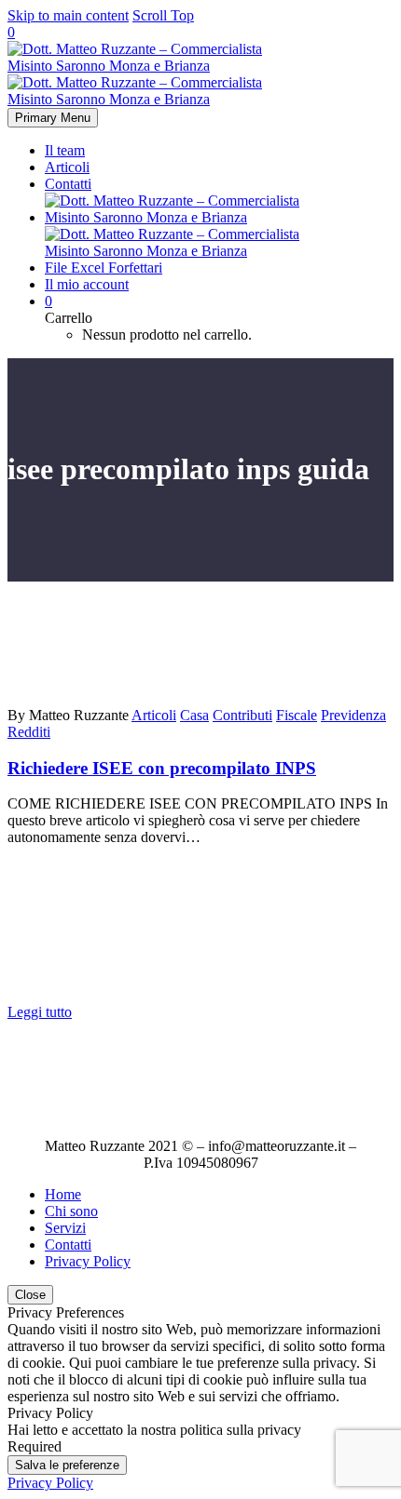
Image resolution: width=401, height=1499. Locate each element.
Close (30, 1295)
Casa (194, 715)
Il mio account (87, 284)
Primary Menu (52, 118)
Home (63, 1194)
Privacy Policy (88, 1261)
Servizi (65, 1228)
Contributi (242, 715)
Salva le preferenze (67, 1465)
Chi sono (71, 1211)
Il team (65, 150)
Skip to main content (68, 15)
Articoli (67, 167)
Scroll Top (163, 15)
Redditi (28, 732)
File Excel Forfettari (103, 267)
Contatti (68, 184)
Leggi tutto (39, 1012)
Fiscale (296, 715)
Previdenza (353, 715)
